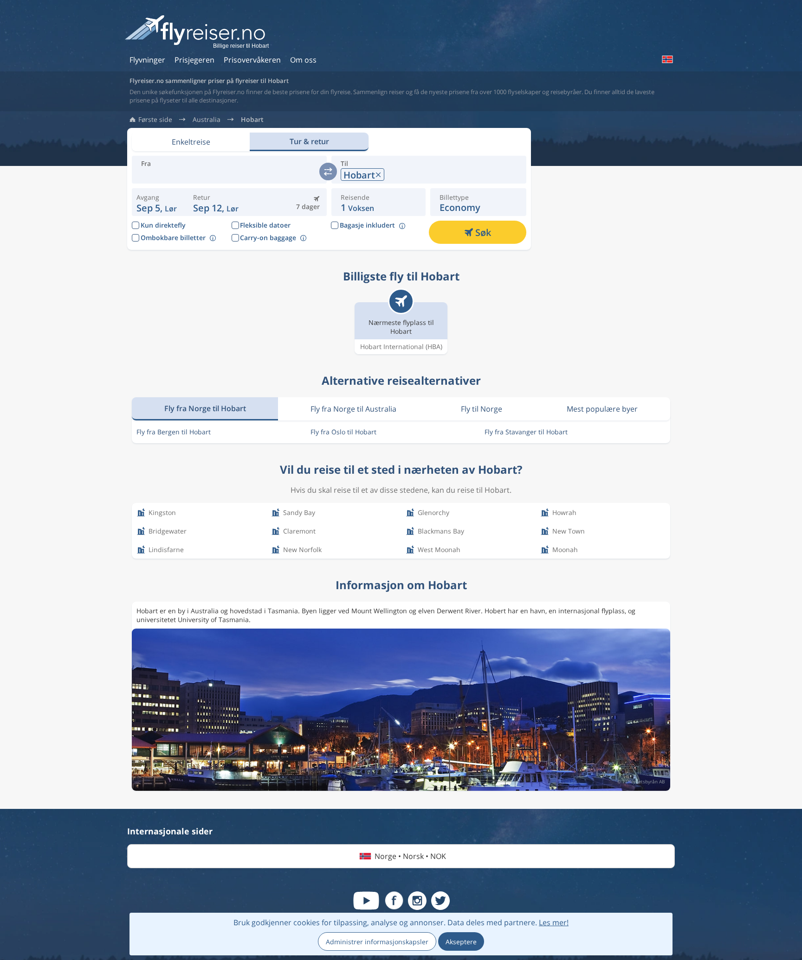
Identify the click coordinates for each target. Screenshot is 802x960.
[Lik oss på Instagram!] (417, 900)
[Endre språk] (666, 59)
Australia (206, 119)
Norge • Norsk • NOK (410, 856)
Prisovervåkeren (252, 60)
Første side (155, 119)
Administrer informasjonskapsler (377, 941)
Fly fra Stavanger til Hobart (526, 431)
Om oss (303, 60)
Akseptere (461, 941)
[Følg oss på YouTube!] (366, 901)
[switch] (328, 171)
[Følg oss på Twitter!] (440, 900)
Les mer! (554, 922)
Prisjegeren (194, 60)
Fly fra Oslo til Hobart (343, 431)
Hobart (252, 119)
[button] (215, 202)
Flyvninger (147, 60)
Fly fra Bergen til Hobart (173, 431)
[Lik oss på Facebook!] (394, 900)
